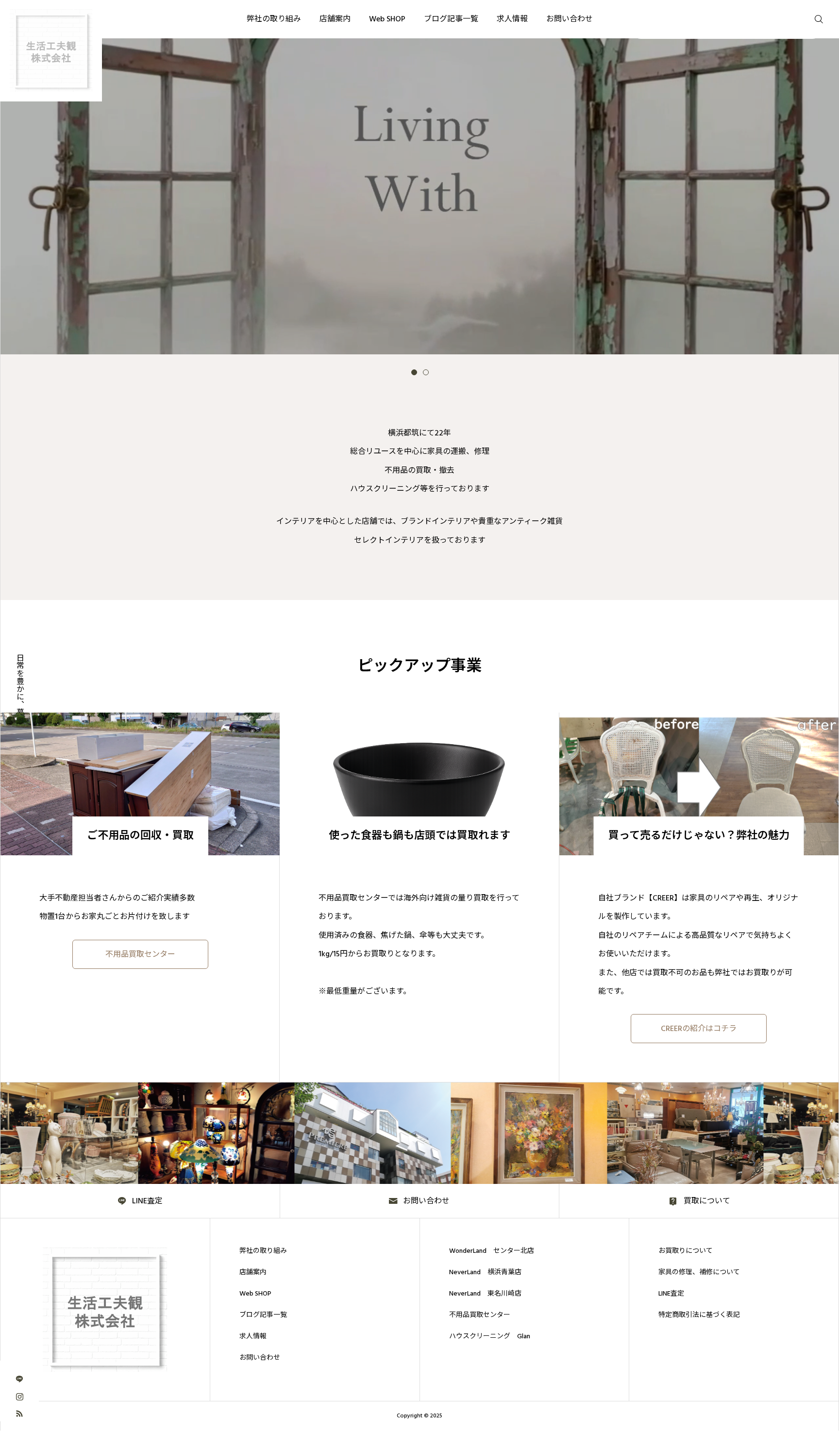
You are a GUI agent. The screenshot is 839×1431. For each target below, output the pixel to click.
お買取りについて (685, 1251)
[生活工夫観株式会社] (105, 1310)
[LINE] (19, 1378)
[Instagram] (19, 1395)
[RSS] (19, 1412)
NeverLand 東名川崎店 (485, 1293)
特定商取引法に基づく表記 (699, 1315)
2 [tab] (426, 372)
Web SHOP (255, 1293)
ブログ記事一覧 (263, 1315)
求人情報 (253, 1336)
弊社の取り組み (263, 1251)
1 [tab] (414, 372)
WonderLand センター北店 (491, 1251)
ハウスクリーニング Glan (489, 1336)
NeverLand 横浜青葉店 (485, 1272)
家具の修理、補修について (699, 1272)
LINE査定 (671, 1293)
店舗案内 (253, 1272)
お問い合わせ (259, 1357)
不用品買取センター (479, 1315)
